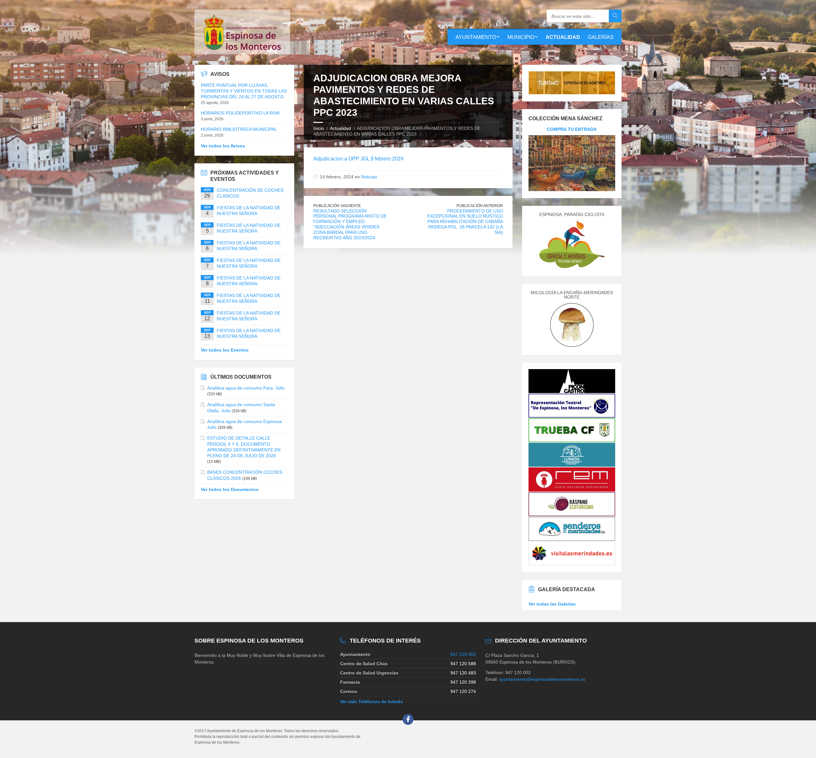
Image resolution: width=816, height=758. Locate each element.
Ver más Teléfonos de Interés (371, 701)
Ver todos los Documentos (230, 489)
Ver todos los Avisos (223, 145)
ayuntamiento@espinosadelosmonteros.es (542, 679)
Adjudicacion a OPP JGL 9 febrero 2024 (358, 158)
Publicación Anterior (479, 206)
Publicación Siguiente (337, 206)
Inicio (318, 128)
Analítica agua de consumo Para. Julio (246, 387)
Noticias (369, 176)
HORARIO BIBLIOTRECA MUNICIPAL (239, 129)
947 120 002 (463, 654)
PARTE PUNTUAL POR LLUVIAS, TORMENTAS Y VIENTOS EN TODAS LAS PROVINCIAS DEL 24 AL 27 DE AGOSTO (244, 91)
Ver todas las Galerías (552, 603)
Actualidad (340, 128)
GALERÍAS (601, 37)
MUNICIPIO (520, 37)
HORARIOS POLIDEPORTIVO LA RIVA (240, 112)
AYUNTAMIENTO (475, 37)
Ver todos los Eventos (225, 350)
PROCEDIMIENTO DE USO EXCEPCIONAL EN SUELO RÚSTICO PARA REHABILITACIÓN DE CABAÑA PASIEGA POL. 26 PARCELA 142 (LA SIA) (465, 221)
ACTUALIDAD (563, 37)
